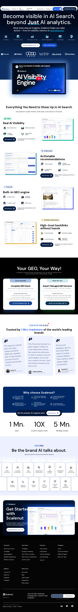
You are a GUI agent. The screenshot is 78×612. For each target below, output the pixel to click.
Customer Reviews (63, 551)
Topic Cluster (43, 549)
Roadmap (6, 577)
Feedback (6, 580)
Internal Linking (44, 557)
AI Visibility (7, 551)
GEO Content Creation (28, 554)
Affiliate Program (62, 554)
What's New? (25, 583)
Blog (23, 575)
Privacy (20, 606)
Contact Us (7, 572)
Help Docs (6, 575)
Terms (15, 606)
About (59, 549)
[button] (15, 9)
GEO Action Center (9, 549)
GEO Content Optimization (29, 557)
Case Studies (25, 577)
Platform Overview (9, 559)
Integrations (25, 580)
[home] (5, 9)
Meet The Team (62, 557)
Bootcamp (25, 572)
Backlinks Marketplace (10, 557)
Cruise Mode (43, 551)
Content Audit (26, 559)
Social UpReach (8, 554)
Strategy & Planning (27, 551)
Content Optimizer (45, 554)
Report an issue (7, 606)
